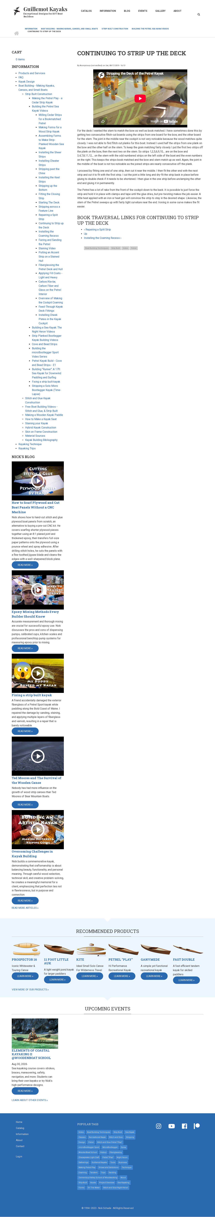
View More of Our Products (29, 989)
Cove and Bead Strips (44, 344)
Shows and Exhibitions (108, 1167)
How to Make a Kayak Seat (41, 419)
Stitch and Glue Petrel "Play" (109, 1142)
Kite (80, 959)
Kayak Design (26, 81)
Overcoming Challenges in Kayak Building (32, 853)
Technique (127, 1167)
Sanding (112, 1172)
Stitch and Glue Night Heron (115, 1188)
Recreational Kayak (97, 1137)
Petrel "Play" (121, 959)
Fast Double (184, 959)
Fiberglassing (116, 1152)
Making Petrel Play (87, 1167)
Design (82, 1142)
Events (142, 11)
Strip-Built (83, 1183)
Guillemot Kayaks (45, 8)
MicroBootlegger (110, 1147)
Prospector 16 (24, 959)
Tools (112, 1162)
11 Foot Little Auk (56, 961)
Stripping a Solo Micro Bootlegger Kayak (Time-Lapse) (46, 390)
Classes (82, 1137)
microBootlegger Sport (89, 1147)
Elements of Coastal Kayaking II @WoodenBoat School (31, 1054)
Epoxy (123, 1147)
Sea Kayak (129, 1132)
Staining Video (47, 248)
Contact (20, 1146)
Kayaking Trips (27, 448)
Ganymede (150, 959)
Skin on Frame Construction (41, 431)
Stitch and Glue (116, 1137)
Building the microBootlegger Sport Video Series (45, 352)
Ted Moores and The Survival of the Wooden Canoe (36, 780)
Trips (103, 1172)
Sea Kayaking (123, 1183)
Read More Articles (24, 907)
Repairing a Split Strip (97, 229)
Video (125, 248)
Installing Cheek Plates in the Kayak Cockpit (50, 319)
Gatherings (83, 1162)
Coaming (83, 1172)
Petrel (133, 248)
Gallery (160, 11)
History (103, 1152)
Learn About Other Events (29, 1100)
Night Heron (122, 1157)
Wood (123, 1177)
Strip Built (115, 248)
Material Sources (35, 435)
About (178, 11)
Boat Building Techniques (96, 248)
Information (108, 11)
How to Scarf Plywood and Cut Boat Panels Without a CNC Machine (35, 507)
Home (19, 1122)
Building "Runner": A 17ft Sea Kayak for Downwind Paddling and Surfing (46, 373)
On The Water (94, 1188)
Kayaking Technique (30, 444)
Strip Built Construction (38, 94)
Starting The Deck (49, 202)
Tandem (93, 1172)
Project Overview (106, 1183)
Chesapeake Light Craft (89, 1157)
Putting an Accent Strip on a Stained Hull (49, 256)
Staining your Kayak (36, 423)
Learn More (24, 976)
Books (93, 1183)
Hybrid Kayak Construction (40, 427)
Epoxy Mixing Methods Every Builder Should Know (35, 614)
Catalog (86, 11)
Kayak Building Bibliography (41, 440)
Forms (81, 1188)
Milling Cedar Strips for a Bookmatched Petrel (50, 119)
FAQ (20, 77)
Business (123, 1162)
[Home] (17, 10)
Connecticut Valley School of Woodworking (98, 1177)
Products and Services (31, 73)
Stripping (130, 1137)
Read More (24, 565)
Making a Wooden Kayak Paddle (44, 415)
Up (85, 233)
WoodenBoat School (88, 1152)
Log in (19, 1156)
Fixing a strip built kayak (46, 381)
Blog (127, 11)
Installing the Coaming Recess (102, 238)
